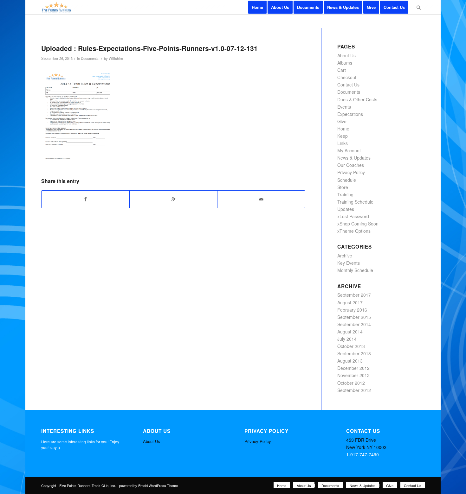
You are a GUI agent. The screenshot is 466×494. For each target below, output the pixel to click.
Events (344, 107)
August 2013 (350, 361)
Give (341, 121)
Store (342, 187)
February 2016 (352, 310)
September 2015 (354, 317)
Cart (341, 70)
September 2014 (354, 324)
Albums (344, 63)
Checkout (346, 77)
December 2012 (353, 368)
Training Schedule (355, 202)
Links (342, 143)
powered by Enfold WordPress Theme (148, 485)
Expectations (350, 114)
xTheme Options (354, 231)
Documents (90, 58)
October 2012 (351, 383)
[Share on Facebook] (85, 199)
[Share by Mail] (261, 199)
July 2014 (347, 339)
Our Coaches (350, 165)
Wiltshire (116, 58)
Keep (342, 136)
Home (343, 128)
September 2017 (354, 295)
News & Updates (354, 158)
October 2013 (351, 346)
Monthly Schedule (355, 270)
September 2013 (354, 353)
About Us (346, 55)
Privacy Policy (351, 172)
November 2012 (353, 375)
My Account (349, 150)
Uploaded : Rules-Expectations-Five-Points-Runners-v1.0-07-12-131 (149, 48)
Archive (344, 255)
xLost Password (353, 216)
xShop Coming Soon (358, 223)
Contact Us (348, 84)
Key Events (348, 263)
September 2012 (354, 390)
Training (345, 194)
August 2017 (350, 302)
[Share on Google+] (173, 199)
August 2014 (350, 331)
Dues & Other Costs (357, 99)
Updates (345, 209)
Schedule (346, 180)
